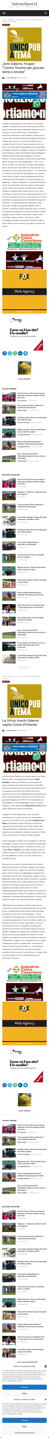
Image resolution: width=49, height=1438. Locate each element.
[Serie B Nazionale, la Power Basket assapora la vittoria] (9, 621)
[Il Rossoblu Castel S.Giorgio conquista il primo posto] (9, 583)
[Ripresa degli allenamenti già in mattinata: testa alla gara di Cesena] (9, 445)
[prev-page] (3, 465)
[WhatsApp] (15, 353)
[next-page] (7, 465)
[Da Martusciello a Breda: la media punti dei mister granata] (9, 421)
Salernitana (11, 20)
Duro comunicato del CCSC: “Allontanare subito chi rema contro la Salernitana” (31, 456)
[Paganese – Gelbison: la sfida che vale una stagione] (9, 495)
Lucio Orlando (12, 78)
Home (4, 20)
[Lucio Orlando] (3, 78)
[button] (45, 1399)
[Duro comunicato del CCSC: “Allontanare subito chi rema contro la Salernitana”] (9, 457)
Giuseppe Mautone (23, 434)
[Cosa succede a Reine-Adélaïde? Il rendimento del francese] (9, 409)
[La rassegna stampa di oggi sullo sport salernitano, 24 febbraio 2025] (9, 659)
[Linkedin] (20, 353)
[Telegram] (25, 353)
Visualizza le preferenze (25, 1433)
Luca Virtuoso (22, 400)
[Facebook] (4, 353)
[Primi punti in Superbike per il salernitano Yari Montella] (9, 546)
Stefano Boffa (22, 410)
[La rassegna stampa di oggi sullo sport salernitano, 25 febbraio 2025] (9, 520)
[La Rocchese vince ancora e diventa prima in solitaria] (9, 558)
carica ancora (23, 667)
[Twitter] (10, 353)
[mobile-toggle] (4, 13)
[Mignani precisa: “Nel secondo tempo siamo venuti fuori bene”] (9, 433)
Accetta (24, 1420)
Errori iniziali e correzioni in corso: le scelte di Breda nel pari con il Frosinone (31, 645)
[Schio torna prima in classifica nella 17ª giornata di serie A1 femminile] (9, 608)
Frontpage (6, 412)
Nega (24, 1426)
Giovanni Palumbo (23, 422)
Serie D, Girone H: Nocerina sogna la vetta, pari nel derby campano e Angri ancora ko (31, 395)
